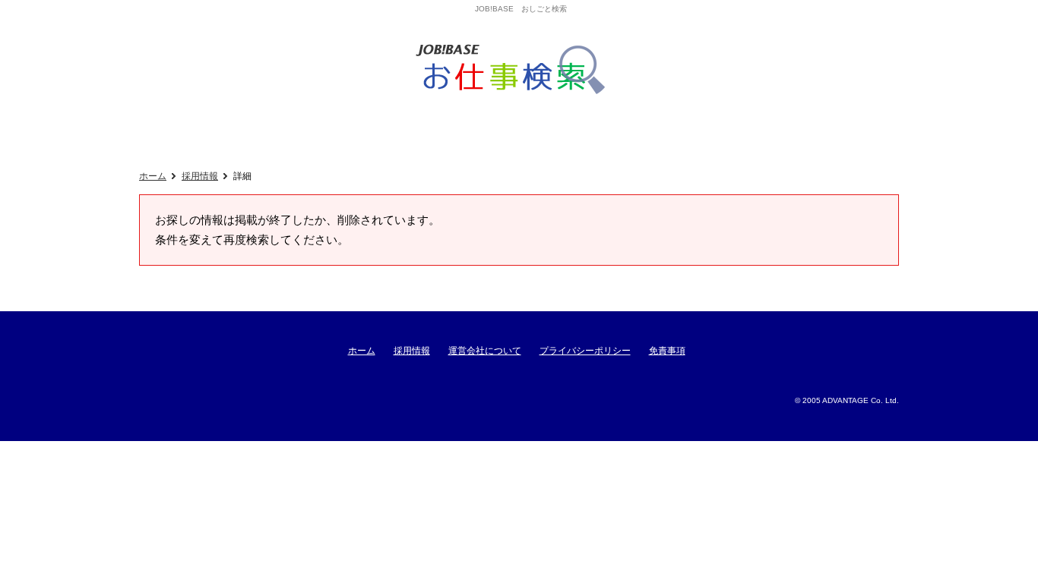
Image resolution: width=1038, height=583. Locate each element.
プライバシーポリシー (585, 350)
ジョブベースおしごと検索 (516, 70)
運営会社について (484, 350)
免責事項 (667, 350)
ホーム (152, 176)
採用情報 (200, 176)
